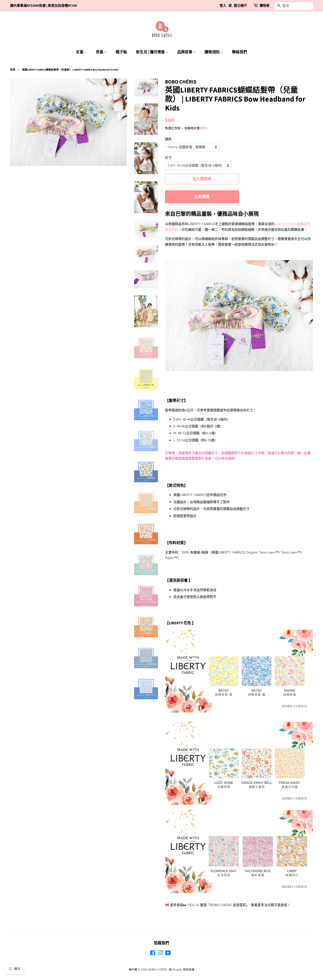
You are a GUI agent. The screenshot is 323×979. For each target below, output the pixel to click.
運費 (203, 128)
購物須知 (212, 52)
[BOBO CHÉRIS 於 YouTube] (168, 954)
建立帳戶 (240, 5)
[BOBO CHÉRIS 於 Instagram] (160, 954)
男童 (100, 52)
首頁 (12, 69)
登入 (223, 5)
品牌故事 (185, 52)
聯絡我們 (239, 52)
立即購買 (202, 196)
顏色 (168, 139)
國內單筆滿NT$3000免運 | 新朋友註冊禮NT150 (43, 5)
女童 (80, 52)
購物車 (265, 5)
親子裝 (121, 52)
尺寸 (168, 157)
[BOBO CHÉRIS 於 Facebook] (152, 954)
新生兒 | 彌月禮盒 (151, 52)
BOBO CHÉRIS (158, 969)
